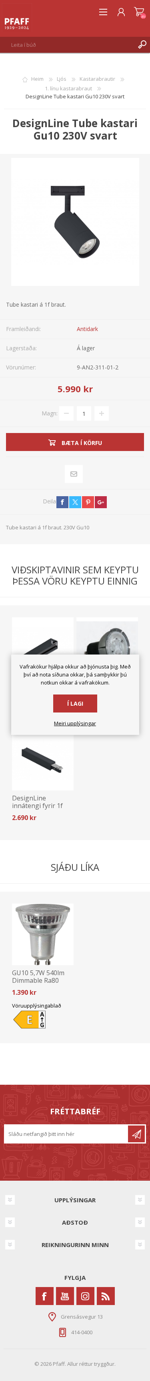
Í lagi (75, 703)
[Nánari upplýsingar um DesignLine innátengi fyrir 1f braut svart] (43, 759)
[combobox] (67, 45)
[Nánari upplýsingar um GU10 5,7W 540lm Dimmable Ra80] (43, 934)
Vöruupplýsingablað (36, 1005)
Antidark (87, 329)
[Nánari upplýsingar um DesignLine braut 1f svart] (43, 648)
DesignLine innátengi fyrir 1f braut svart (37, 806)
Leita (142, 45)
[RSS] (106, 1296)
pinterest (88, 502)
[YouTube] (65, 1296)
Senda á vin (74, 474)
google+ (101, 502)
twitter (75, 502)
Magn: (50, 413)
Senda (136, 1134)
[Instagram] (85, 1296)
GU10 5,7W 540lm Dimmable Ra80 (38, 976)
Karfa (139, 12)
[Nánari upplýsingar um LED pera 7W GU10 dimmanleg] (107, 648)
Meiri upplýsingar (75, 723)
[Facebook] (45, 1296)
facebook (62, 502)
